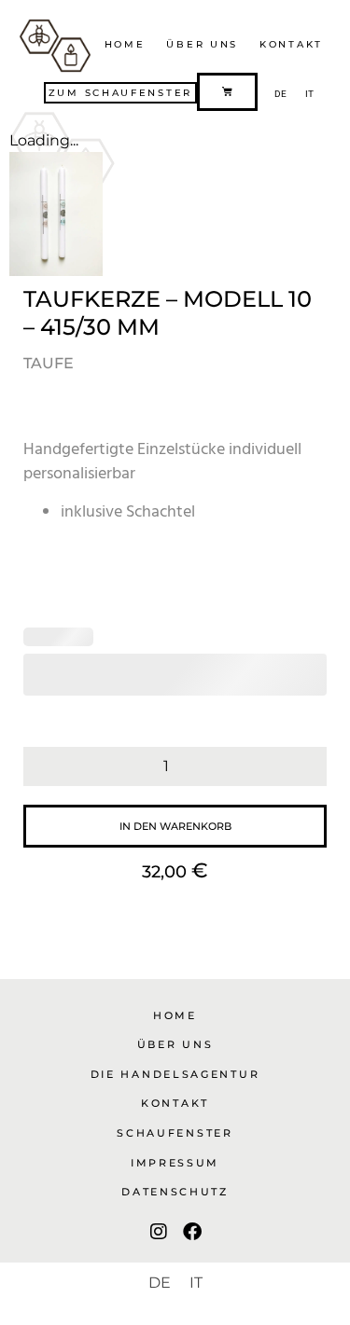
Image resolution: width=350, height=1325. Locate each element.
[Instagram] (158, 1232)
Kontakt (291, 44)
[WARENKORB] (227, 92)
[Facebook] (192, 1232)
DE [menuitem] (280, 94)
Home (125, 44)
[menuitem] (280, 94)
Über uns (202, 44)
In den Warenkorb (175, 826)
